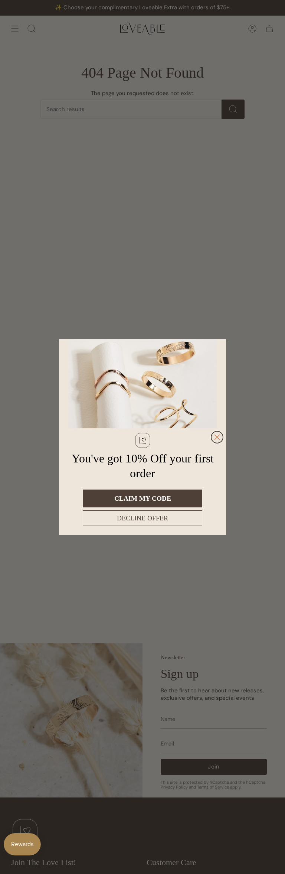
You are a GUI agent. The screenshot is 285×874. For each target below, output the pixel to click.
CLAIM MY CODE (142, 498)
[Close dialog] (217, 437)
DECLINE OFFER (142, 518)
